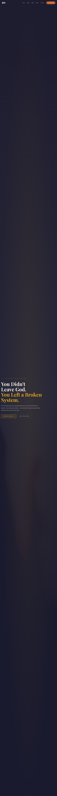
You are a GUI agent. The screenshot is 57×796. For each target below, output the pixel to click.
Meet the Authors (24, 416)
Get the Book (51, 2)
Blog (33, 2)
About (37, 2)
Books (28, 2)
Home (23, 2)
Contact (42, 2)
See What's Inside (7, 416)
